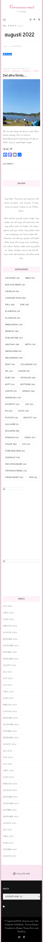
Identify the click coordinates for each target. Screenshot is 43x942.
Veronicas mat (21, 7)
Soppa (36, 71)
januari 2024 (10, 790)
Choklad (12, 291)
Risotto (30, 418)
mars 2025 (8, 698)
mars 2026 (8, 619)
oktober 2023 (10, 810)
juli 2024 (7, 751)
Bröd (30, 278)
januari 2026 (10, 633)
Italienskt (29, 365)
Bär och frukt (15, 285)
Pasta (23, 411)
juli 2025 (7, 672)
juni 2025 (8, 679)
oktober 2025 (10, 652)
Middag (28, 391)
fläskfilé (12, 318)
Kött (10, 384)
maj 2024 (7, 764)
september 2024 (11, 738)
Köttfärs (27, 384)
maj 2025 (7, 685)
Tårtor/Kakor (15, 451)
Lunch (6, 71)
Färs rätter (14, 338)
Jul (9, 371)
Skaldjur (12, 431)
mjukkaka (13, 398)
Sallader (12, 424)
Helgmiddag (14, 358)
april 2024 (8, 771)
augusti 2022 (9, 856)
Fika (10, 305)
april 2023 (8, 836)
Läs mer (7, 164)
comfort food (15, 298)
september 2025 (11, 659)
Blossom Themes (23, 928)
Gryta (30, 345)
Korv (10, 378)
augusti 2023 (9, 823)
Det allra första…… (15, 75)
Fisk (24, 305)
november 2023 (11, 804)
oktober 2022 (10, 850)
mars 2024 (8, 777)
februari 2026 (10, 626)
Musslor (16, 71)
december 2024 (10, 718)
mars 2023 (8, 843)
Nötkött (12, 404)
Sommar (27, 71)
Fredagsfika (14, 325)
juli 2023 (7, 830)
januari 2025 (10, 711)
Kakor (24, 371)
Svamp (11, 444)
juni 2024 (8, 757)
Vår (33, 477)
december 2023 (10, 797)
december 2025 (10, 639)
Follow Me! (23, 874)
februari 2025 (10, 705)
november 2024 (11, 725)
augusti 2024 (9, 744)
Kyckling (28, 378)
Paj (9, 411)
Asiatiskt (12, 278)
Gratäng (12, 345)
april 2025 (8, 692)
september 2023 (11, 817)
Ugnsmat (12, 458)
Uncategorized (16, 464)
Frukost (12, 331)
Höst (10, 365)
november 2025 (11, 646)
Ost (29, 404)
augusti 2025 (9, 665)
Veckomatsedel (16, 471)
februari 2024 (10, 784)
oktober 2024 (10, 731)
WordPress (21, 932)
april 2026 (8, 613)
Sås (26, 444)
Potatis (11, 418)
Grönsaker (13, 351)
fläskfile (12, 311)
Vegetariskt (14, 477)
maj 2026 (7, 606)
